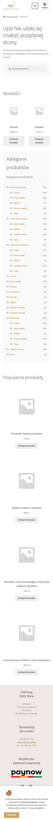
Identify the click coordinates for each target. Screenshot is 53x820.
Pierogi (13, 297)
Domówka (14, 291)
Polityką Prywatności (30, 802)
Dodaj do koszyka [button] (13, 141)
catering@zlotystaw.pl (26, 742)
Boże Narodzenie (18, 187)
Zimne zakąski (20, 208)
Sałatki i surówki (17, 307)
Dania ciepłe (19, 197)
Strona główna (12, 16)
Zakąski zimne (20, 234)
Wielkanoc (15, 318)
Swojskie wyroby (17, 312)
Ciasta (16, 192)
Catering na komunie (19, 244)
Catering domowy (18, 218)
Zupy (16, 213)
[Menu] (35, 6)
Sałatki (17, 203)
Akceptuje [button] (11, 815)
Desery (13, 286)
